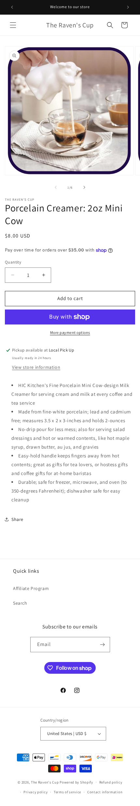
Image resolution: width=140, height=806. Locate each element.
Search (20, 603)
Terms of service (67, 792)
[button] (13, 25)
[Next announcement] (128, 7)
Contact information (104, 792)
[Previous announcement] (12, 7)
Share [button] (17, 519)
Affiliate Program (31, 588)
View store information (36, 367)
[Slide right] (84, 187)
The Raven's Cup (45, 782)
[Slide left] (56, 187)
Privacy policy (35, 792)
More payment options (70, 332)
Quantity (13, 262)
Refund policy (110, 782)
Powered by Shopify (76, 782)
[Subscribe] (102, 644)
